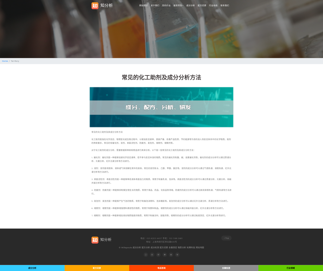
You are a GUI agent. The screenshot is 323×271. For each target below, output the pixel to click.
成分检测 (155, 247)
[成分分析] (146, 254)
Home (5, 61)
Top (227, 238)
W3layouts (126, 247)
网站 (198, 247)
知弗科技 (191, 247)
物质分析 (182, 247)
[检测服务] (165, 254)
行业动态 (213, 5)
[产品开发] (177, 254)
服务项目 (177, 5)
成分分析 (190, 5)
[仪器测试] (171, 254)
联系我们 (225, 5)
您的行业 (166, 5)
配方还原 (202, 5)
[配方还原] (152, 254)
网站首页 (143, 5)
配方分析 (146, 247)
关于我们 (155, 5)
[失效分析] (158, 254)
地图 (202, 247)
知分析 (106, 5)
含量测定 (173, 247)
